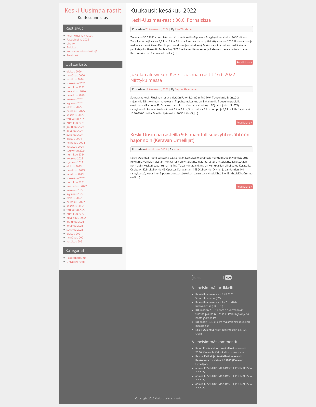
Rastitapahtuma (76, 258)
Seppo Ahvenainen (186, 89)
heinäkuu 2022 (75, 202)
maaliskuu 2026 (76, 91)
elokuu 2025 (74, 107)
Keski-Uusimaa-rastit (93, 10)
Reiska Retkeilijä (205, 356)
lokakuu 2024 (74, 131)
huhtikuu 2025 (75, 123)
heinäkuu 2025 (75, 111)
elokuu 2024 (74, 138)
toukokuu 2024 (75, 150)
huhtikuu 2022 (75, 214)
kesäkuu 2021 (75, 241)
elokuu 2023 (74, 166)
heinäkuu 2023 (75, 170)
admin (177, 149)
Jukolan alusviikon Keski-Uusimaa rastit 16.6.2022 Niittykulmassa (182, 77)
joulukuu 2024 (75, 127)
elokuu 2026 (74, 71)
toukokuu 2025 (75, 119)
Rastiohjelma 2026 (77, 39)
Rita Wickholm (183, 29)
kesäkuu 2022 (75, 206)
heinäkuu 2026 (75, 75)
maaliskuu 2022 (76, 218)
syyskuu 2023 (74, 162)
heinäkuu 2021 (75, 237)
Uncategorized (75, 262)
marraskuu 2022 (76, 186)
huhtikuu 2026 (75, 87)
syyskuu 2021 (74, 229)
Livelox (70, 43)
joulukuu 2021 (75, 222)
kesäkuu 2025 (75, 115)
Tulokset (72, 47)
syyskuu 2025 (74, 103)
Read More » (245, 62)
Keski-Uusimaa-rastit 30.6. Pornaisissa (170, 20)
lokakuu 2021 (74, 225)
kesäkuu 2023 (75, 174)
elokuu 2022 (74, 198)
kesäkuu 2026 (75, 79)
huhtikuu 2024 (75, 154)
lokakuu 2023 (74, 158)
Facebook (72, 55)
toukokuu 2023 (75, 178)
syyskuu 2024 (74, 135)
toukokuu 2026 (75, 83)
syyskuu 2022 (74, 194)
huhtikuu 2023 (75, 182)
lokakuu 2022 (74, 190)
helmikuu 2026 (75, 95)
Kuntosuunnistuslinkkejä (81, 51)
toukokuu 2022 (75, 210)
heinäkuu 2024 (75, 142)
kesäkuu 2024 (75, 146)
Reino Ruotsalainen (207, 348)
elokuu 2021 (74, 233)
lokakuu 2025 (74, 99)
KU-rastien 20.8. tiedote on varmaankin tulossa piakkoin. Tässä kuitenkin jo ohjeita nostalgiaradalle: (222, 314)
